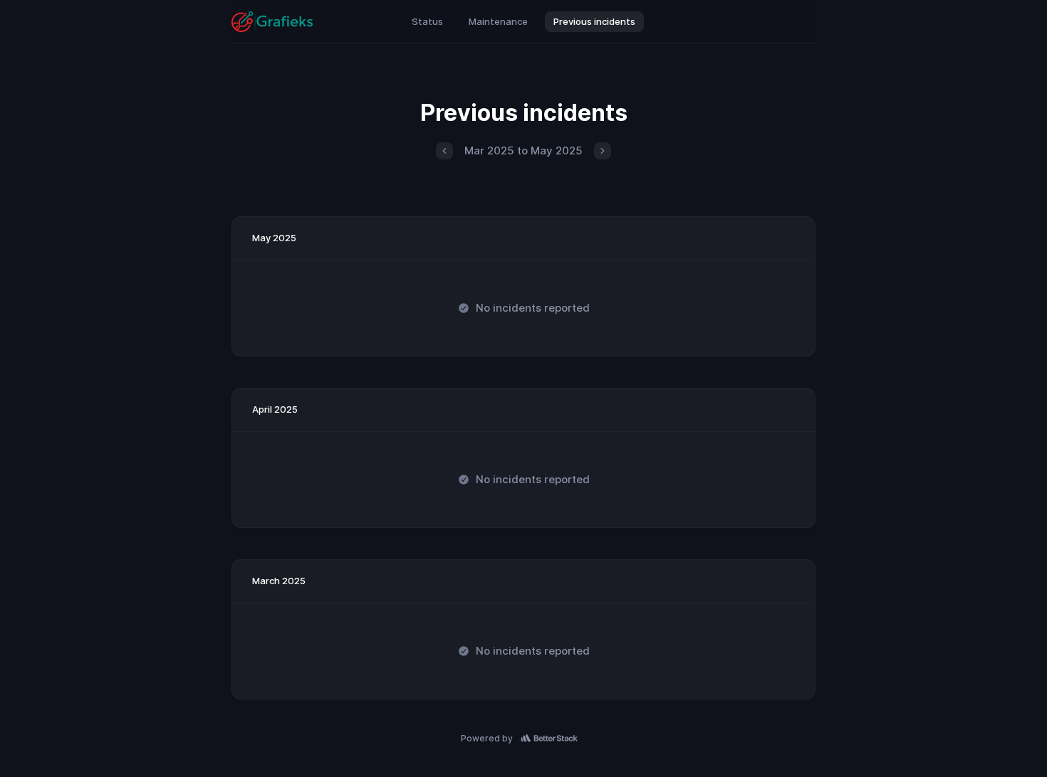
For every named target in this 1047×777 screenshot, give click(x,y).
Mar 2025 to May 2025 (523, 150)
